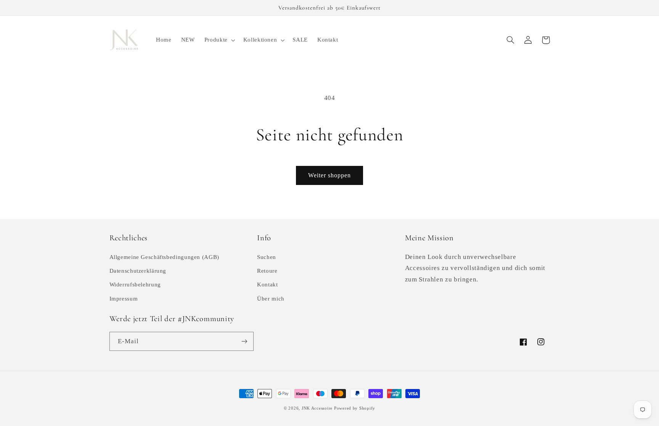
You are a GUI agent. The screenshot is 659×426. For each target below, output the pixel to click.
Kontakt (267, 284)
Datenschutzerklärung (138, 271)
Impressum (123, 299)
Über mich (270, 299)
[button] (218, 40)
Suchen (266, 257)
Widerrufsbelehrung (135, 284)
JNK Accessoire (317, 408)
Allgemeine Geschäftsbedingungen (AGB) (164, 257)
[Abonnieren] (244, 341)
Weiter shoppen (329, 175)
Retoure (267, 271)
